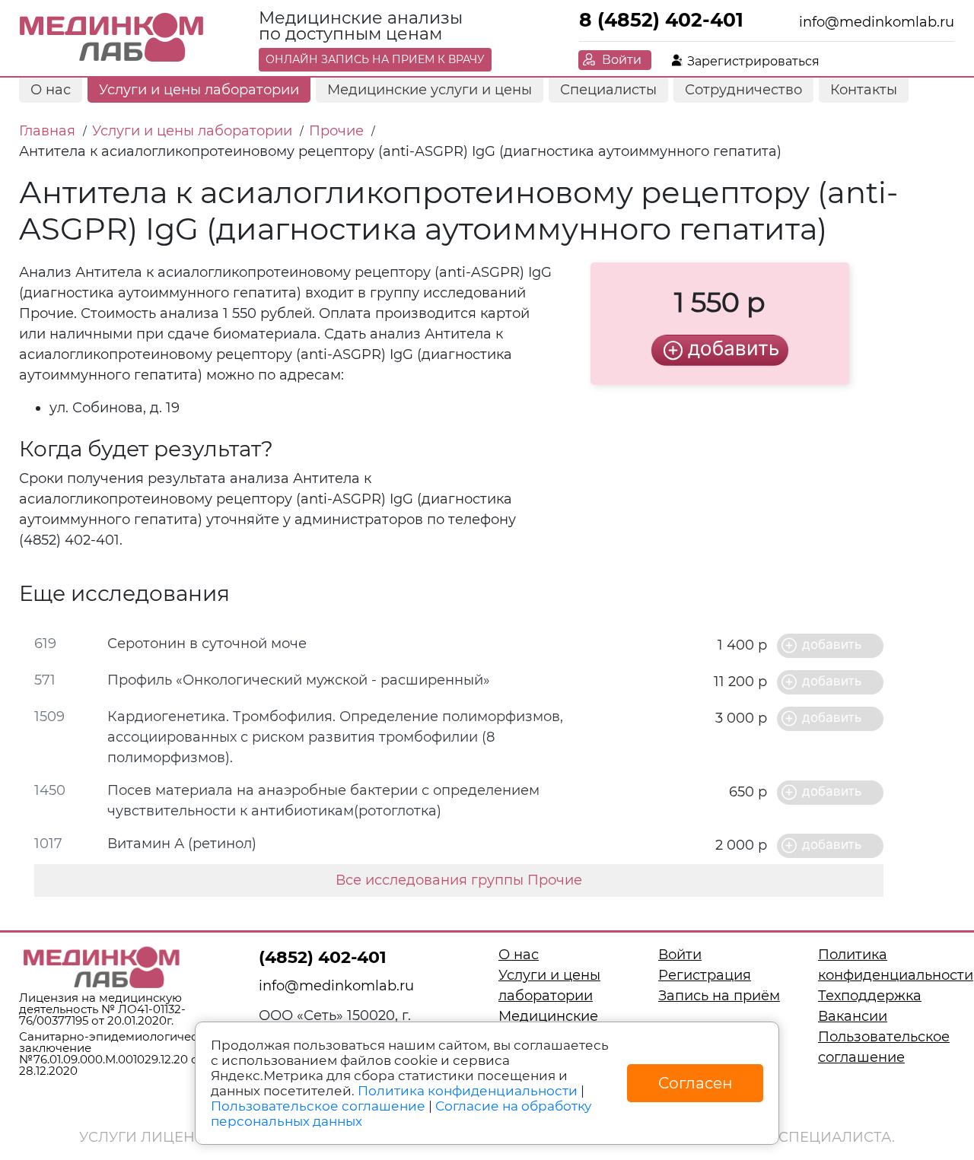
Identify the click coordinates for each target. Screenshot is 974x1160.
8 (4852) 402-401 (661, 19)
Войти (621, 59)
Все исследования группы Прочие (459, 880)
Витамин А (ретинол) (181, 843)
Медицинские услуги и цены (429, 89)
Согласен (695, 1083)
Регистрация (704, 975)
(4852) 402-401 (323, 957)
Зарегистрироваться (753, 61)
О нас (50, 89)
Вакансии (852, 1016)
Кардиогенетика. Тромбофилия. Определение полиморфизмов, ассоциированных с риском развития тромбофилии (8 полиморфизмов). (335, 737)
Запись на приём (719, 995)
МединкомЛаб (112, 38)
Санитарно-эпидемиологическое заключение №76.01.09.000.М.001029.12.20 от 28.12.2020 (118, 1053)
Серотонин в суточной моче (207, 643)
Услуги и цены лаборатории (199, 89)
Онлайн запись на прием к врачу (375, 59)
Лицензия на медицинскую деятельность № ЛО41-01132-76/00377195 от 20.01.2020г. (102, 1009)
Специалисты (608, 89)
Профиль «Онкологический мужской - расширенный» (298, 680)
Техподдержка (869, 995)
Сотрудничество (743, 89)
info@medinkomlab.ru (876, 22)
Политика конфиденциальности (468, 1090)
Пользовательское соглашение (318, 1106)
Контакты (863, 89)
